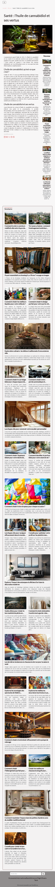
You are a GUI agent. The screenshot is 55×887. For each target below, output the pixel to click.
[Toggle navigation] (4, 2)
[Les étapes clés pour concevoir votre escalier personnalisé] (27, 414)
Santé (28, 878)
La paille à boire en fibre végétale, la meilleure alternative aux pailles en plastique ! (47, 157)
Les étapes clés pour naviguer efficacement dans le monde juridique (15, 535)
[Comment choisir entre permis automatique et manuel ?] (39, 371)
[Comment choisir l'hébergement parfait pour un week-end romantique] (15, 760)
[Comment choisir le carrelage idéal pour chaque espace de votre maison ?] (15, 371)
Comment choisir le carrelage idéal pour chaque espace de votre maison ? (15, 382)
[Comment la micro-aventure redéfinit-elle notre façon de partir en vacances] (47, 61)
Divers (9, 8)
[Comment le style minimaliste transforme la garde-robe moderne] (39, 603)
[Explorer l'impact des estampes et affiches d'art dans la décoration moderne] (27, 567)
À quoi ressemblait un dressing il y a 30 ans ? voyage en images (47, 128)
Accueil (4, 8)
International (21, 878)
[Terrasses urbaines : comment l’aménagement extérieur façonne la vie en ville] (47, 90)
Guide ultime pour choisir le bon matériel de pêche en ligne (14, 613)
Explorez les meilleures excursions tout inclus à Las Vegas (38, 693)
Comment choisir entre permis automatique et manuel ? (37, 382)
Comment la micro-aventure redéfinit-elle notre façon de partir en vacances (47, 70)
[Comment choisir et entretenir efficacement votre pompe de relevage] (27, 725)
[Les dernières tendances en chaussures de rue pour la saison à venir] (27, 647)
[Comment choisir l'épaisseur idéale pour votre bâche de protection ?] (15, 447)
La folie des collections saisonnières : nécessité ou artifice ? (47, 185)
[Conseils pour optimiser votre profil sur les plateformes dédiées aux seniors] (39, 525)
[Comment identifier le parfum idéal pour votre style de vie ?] (39, 447)
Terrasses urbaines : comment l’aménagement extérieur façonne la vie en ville (47, 99)
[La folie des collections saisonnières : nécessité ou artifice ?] (47, 177)
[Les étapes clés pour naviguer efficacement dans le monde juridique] (15, 525)
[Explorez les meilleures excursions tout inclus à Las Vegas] (39, 682)
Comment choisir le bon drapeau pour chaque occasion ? (25, 506)
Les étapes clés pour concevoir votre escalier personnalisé (25, 429)
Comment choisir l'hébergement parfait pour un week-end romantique (15, 770)
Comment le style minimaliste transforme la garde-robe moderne (39, 613)
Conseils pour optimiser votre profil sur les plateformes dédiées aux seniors (39, 535)
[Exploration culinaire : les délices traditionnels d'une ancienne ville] (27, 336)
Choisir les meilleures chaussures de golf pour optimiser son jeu (37, 770)
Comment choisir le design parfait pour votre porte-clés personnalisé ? (39, 304)
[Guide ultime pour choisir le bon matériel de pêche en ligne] (15, 603)
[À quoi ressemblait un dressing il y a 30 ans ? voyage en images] (47, 119)
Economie (12, 878)
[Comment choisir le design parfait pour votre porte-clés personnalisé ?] (39, 293)
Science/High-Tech (36, 879)
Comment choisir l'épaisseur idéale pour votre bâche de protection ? (15, 457)
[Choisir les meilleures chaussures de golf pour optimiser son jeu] (39, 760)
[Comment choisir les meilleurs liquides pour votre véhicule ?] (15, 293)
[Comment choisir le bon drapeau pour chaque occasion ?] (27, 491)
